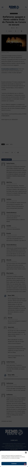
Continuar (14, 463)
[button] (26, 452)
